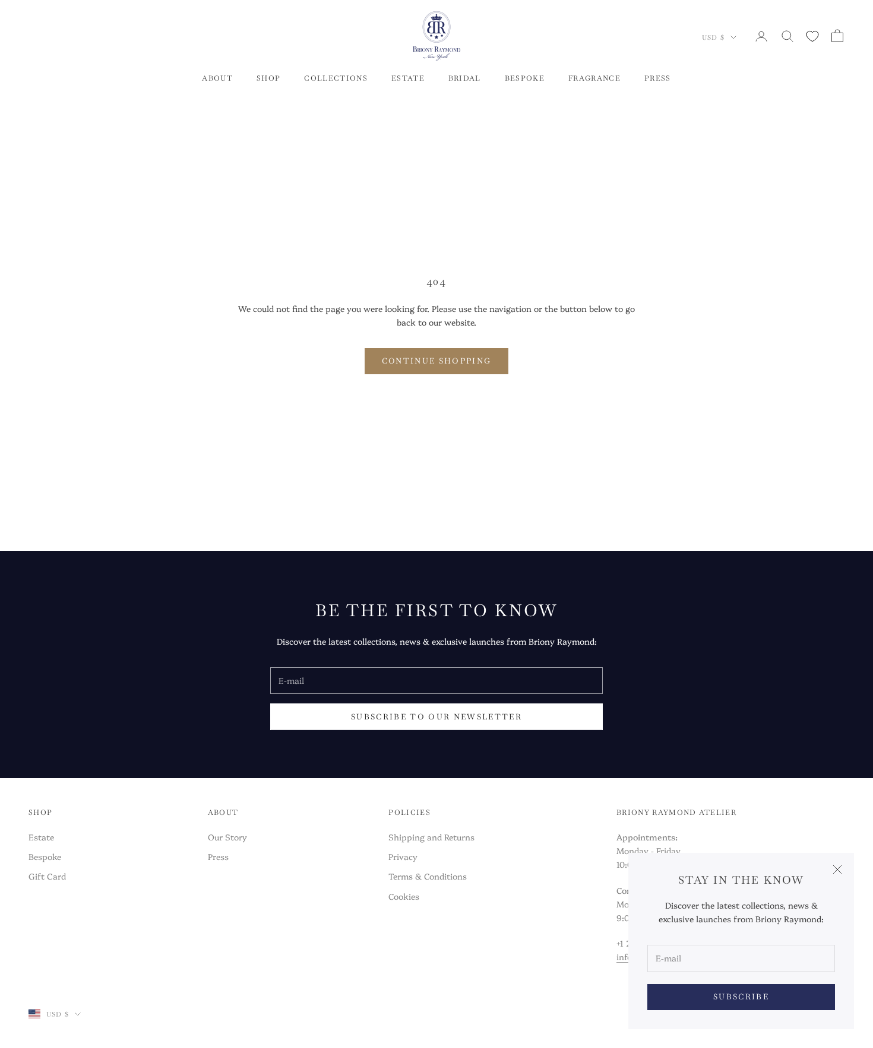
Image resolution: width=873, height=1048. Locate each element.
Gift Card (47, 876)
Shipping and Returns (431, 837)
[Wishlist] (812, 36)
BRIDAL (464, 78)
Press (218, 856)
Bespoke (45, 856)
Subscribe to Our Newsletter (436, 717)
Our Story (227, 837)
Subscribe (741, 997)
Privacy (402, 856)
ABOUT (217, 78)
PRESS (657, 78)
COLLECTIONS (336, 78)
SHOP (268, 78)
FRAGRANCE (594, 78)
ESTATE (408, 78)
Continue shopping (437, 361)
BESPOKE (525, 78)
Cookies (403, 896)
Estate (41, 837)
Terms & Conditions (427, 876)
